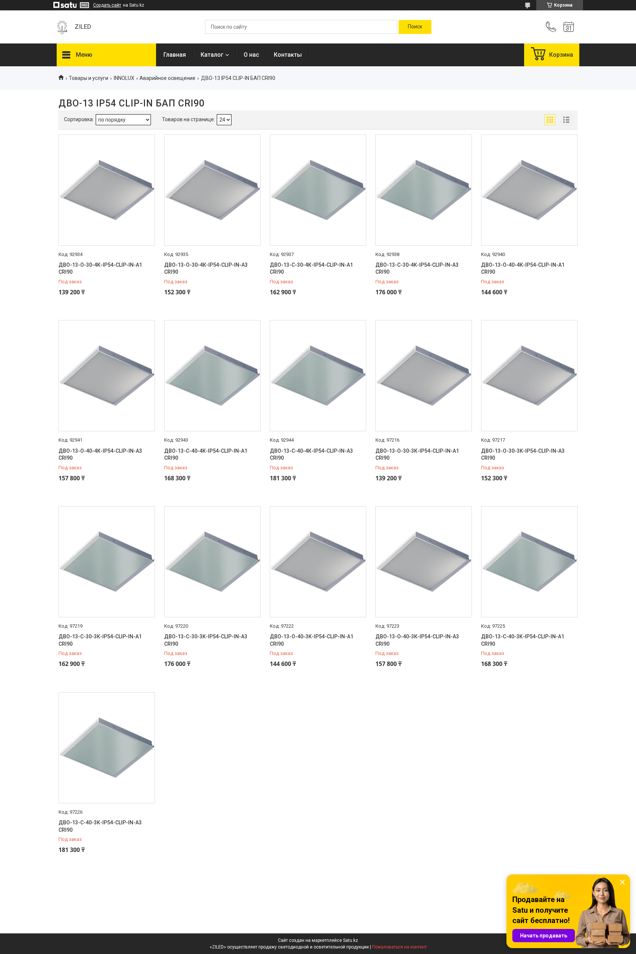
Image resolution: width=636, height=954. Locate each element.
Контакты (288, 54)
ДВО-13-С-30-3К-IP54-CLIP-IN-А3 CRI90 (205, 640)
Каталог (212, 54)
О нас (251, 54)
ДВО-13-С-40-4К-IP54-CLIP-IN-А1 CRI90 (205, 454)
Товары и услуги (88, 78)
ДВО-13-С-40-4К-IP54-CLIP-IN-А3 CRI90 (311, 454)
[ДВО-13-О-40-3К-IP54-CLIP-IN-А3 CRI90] (423, 561)
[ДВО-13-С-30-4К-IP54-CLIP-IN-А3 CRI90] (423, 190)
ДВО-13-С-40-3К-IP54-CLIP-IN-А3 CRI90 (100, 826)
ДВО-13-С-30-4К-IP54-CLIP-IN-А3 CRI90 (417, 268)
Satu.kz (350, 940)
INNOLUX (124, 78)
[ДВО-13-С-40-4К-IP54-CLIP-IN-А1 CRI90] (212, 375)
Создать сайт (107, 5)
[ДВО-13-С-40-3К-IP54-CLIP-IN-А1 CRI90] (529, 561)
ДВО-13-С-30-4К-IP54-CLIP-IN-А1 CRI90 (311, 268)
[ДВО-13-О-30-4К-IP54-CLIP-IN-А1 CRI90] (107, 190)
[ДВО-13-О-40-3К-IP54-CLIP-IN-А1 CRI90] (318, 561)
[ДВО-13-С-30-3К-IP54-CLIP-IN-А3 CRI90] (212, 561)
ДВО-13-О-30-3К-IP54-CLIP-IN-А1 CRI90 (417, 454)
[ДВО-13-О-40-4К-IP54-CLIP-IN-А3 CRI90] (107, 375)
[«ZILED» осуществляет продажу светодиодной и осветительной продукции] (62, 27)
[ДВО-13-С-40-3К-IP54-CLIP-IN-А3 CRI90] (107, 747)
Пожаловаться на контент (399, 947)
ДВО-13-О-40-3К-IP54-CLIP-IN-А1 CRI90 (311, 640)
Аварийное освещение (167, 78)
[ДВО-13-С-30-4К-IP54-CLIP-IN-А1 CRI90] (318, 190)
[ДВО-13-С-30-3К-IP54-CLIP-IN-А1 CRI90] (107, 561)
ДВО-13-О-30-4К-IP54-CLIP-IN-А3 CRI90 (206, 268)
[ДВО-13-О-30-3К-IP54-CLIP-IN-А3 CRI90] (529, 375)
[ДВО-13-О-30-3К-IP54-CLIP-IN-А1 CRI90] (423, 375)
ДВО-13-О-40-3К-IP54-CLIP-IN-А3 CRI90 (417, 640)
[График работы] (568, 27)
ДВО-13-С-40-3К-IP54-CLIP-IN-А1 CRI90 (522, 640)
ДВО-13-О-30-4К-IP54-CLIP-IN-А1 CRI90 (100, 268)
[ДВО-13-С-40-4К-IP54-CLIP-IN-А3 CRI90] (318, 375)
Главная (174, 54)
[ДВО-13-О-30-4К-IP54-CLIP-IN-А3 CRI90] (212, 190)
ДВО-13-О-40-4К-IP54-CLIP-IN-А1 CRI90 (523, 268)
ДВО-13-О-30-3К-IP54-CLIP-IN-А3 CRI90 (523, 454)
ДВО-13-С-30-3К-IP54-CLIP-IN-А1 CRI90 (100, 640)
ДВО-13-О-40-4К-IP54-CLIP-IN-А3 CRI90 (100, 454)
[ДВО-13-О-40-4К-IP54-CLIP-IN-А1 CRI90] (529, 190)
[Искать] (415, 27)
